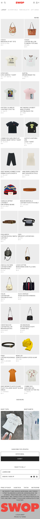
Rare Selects (24, 10)
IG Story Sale (13, 10)
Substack (17, 487)
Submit (20, 459)
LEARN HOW (6, 472)
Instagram (35, 487)
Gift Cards (35, 10)
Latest (3, 10)
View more (20, 399)
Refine (36, 17)
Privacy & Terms (20, 517)
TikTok (26, 487)
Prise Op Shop (6, 487)
